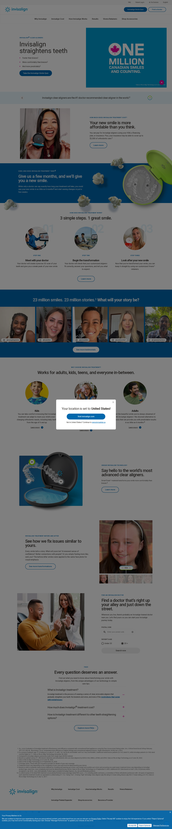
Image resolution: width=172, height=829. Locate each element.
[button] (170, 812)
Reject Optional (144, 825)
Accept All (132, 825)
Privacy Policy (96, 819)
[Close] (113, 402)
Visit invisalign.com (86, 416)
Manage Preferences (161, 825)
